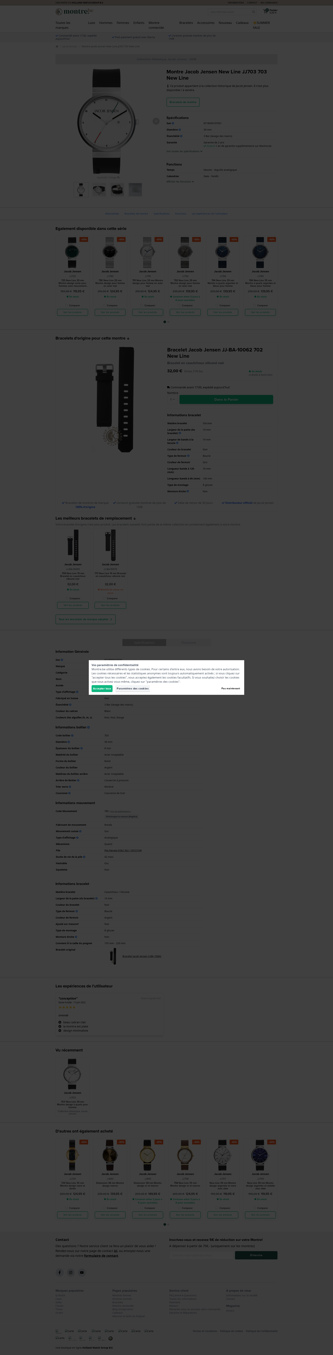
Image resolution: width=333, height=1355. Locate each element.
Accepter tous (102, 688)
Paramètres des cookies (133, 688)
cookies (145, 669)
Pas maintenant (230, 688)
